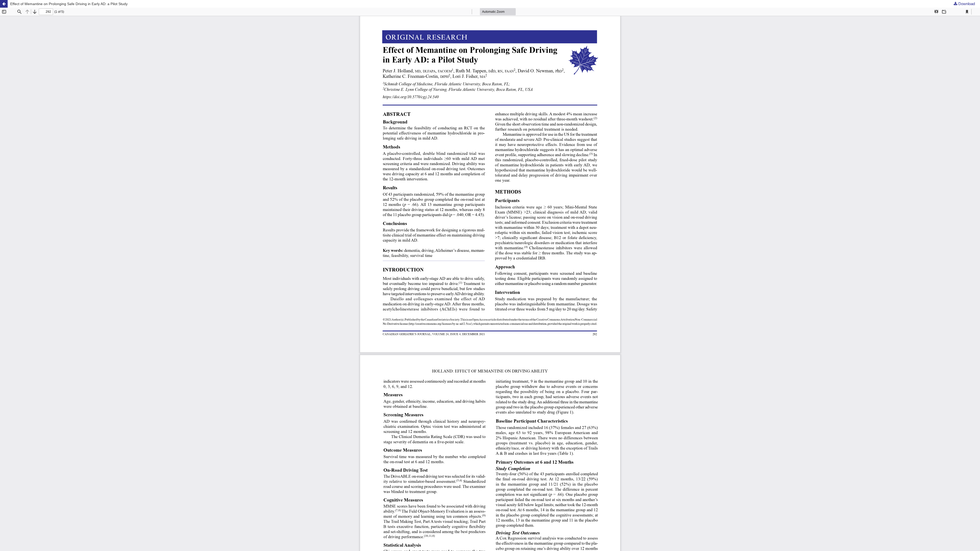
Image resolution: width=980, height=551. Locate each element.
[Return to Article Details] (4, 4)
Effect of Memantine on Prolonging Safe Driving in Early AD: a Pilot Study (69, 4)
